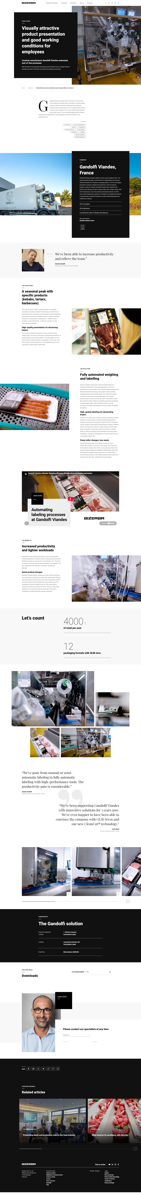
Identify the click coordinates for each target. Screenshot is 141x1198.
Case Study (67, 124)
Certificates (108, 1181)
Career (48, 1179)
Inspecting (74, 132)
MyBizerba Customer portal (54, 1175)
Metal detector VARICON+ (71, 952)
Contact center (50, 1177)
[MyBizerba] (112, 3)
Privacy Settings (109, 1183)
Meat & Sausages (80, 134)
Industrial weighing (79, 137)
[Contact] (109, 3)
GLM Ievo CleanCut (70, 932)
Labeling (82, 132)
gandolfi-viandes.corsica (87, 220)
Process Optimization (79, 124)
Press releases (50, 1181)
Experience (30, 88)
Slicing (73, 127)
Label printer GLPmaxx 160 (71, 942)
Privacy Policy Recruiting (112, 1177)
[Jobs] (115, 3)
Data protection (109, 1175)
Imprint (107, 1173)
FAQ (47, 1185)
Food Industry (80, 129)
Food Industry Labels (69, 934)
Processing (81, 127)
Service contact (51, 1173)
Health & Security (69, 129)
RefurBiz (48, 1183)
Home (23, 88)
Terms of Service (110, 1179)
